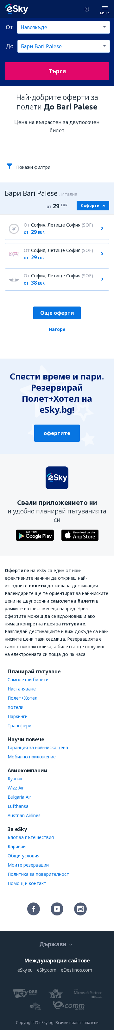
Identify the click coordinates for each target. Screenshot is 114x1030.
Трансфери (19, 726)
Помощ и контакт (27, 883)
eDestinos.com (76, 970)
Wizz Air (16, 788)
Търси (57, 71)
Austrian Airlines (24, 815)
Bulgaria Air (19, 797)
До (10, 46)
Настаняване (22, 689)
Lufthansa (18, 806)
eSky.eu (25, 970)
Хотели (15, 707)
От (9, 27)
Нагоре (57, 329)
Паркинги (18, 716)
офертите (57, 433)
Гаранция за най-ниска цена (38, 747)
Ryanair (15, 779)
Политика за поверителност (38, 874)
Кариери (17, 846)
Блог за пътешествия (31, 837)
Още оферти (57, 312)
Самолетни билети (28, 680)
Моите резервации (28, 865)
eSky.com (46, 970)
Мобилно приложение (32, 757)
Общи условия (24, 856)
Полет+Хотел (22, 698)
